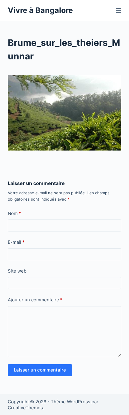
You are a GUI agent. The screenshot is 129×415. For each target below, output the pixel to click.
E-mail (16, 242)
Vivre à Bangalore (40, 10)
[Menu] (118, 10)
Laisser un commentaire (40, 370)
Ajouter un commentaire (35, 300)
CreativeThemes (25, 408)
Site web (17, 271)
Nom (14, 213)
